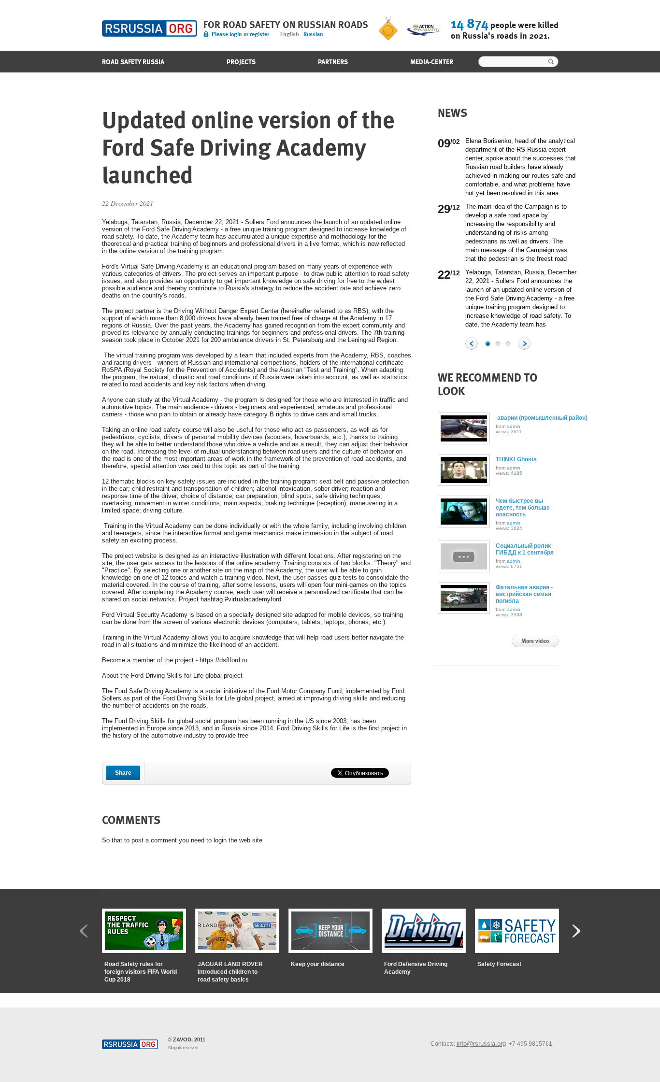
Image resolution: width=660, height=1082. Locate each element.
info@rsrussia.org (481, 1043)
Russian (313, 34)
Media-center (431, 62)
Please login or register (240, 34)
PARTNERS (333, 62)
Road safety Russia (133, 62)
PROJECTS (241, 62)
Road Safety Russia (149, 28)
